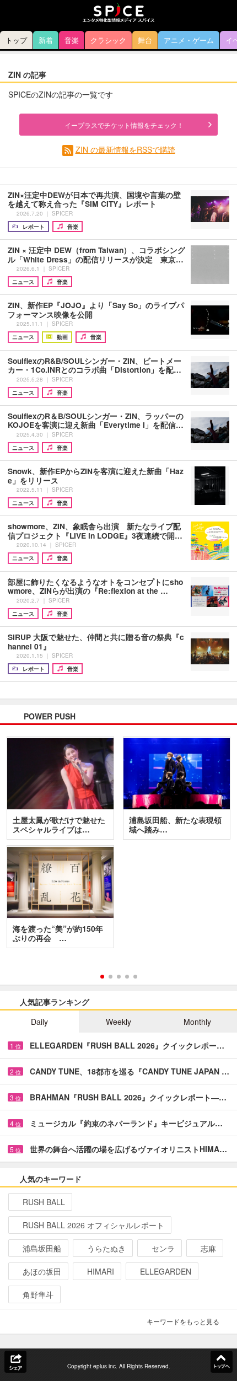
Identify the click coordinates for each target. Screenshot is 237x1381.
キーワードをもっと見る (183, 1321)
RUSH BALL (44, 1201)
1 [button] (102, 977)
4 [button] (127, 977)
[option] (118, 846)
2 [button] (110, 977)
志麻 (208, 1248)
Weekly (118, 1021)
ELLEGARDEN (165, 1271)
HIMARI (100, 1271)
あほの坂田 (42, 1271)
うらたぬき (106, 1248)
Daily (39, 1021)
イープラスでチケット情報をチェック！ (124, 125)
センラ (163, 1248)
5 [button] (135, 977)
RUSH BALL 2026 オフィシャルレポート (93, 1224)
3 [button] (119, 977)
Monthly (197, 1021)
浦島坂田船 (42, 1248)
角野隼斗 (38, 1294)
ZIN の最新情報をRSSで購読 (125, 149)
